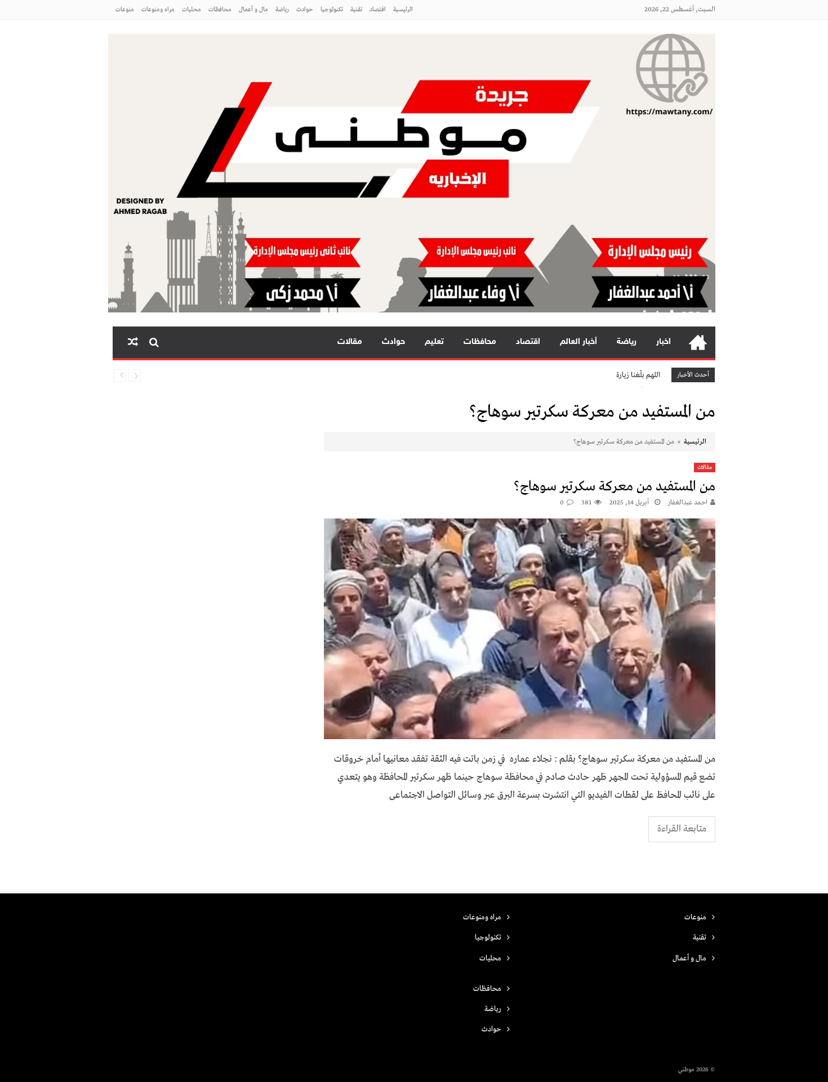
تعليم (434, 342)
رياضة (282, 10)
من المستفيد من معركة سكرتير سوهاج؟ (614, 486)
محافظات (220, 10)
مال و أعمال (253, 10)
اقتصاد (378, 10)
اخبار (663, 342)
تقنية (356, 10)
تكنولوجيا (331, 10)
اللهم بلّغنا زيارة (638, 375)
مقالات (349, 342)
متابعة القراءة (681, 829)
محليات (191, 10)
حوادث (304, 10)
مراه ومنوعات (158, 10)
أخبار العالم (578, 342)
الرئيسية (403, 10)
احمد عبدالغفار (687, 502)
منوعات (124, 10)
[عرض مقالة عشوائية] (133, 342)
